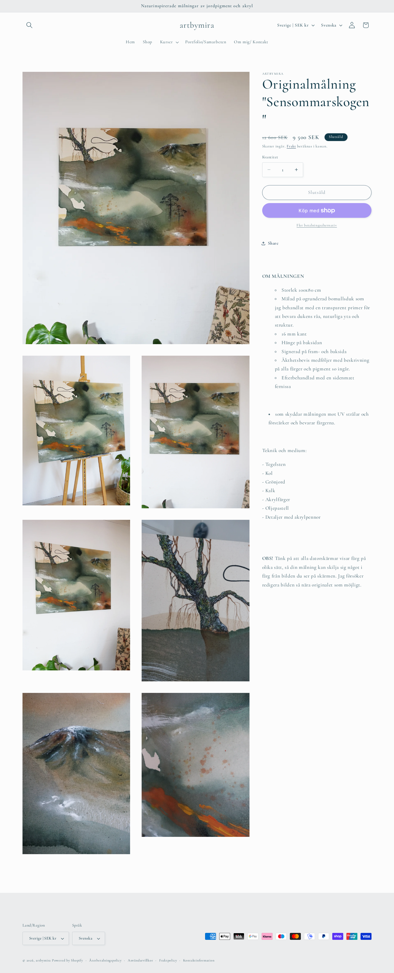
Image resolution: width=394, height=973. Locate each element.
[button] (29, 25)
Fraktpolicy (168, 960)
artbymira (43, 960)
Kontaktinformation (199, 960)
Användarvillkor (140, 960)
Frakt (291, 146)
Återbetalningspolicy (105, 960)
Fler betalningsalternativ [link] (317, 225)
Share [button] (273, 243)
